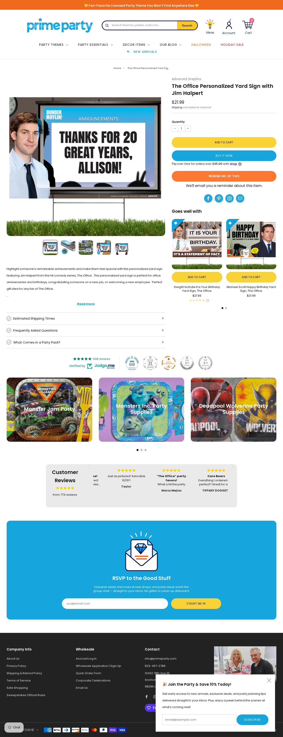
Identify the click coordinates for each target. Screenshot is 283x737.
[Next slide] (156, 156)
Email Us (82, 688)
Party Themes (51, 44)
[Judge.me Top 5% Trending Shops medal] (205, 363)
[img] (65, 488)
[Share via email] (240, 198)
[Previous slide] (15, 156)
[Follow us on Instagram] (229, 198)
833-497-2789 (155, 666)
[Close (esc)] (269, 680)
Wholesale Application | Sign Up (98, 666)
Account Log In (86, 658)
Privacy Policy (16, 666)
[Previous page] (171, 244)
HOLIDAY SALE (232, 44)
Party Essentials (93, 44)
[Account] (228, 26)
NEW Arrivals (145, 52)
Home (117, 68)
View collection (49, 423)
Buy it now (224, 155)
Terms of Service (19, 680)
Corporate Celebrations (93, 680)
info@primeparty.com (160, 658)
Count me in (196, 603)
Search (187, 25)
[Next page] (276, 244)
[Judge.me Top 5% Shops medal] (187, 363)
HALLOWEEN (201, 44)
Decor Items (134, 44)
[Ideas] (210, 28)
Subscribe (252, 720)
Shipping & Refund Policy (24, 673)
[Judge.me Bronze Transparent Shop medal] (169, 363)
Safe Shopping (17, 688)
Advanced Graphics (186, 79)
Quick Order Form (88, 673)
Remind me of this (224, 176)
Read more (86, 304)
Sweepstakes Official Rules (26, 695)
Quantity (178, 122)
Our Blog (168, 44)
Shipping (177, 107)
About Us (13, 658)
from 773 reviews (65, 495)
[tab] (222, 308)
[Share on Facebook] (208, 198)
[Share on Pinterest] (219, 198)
